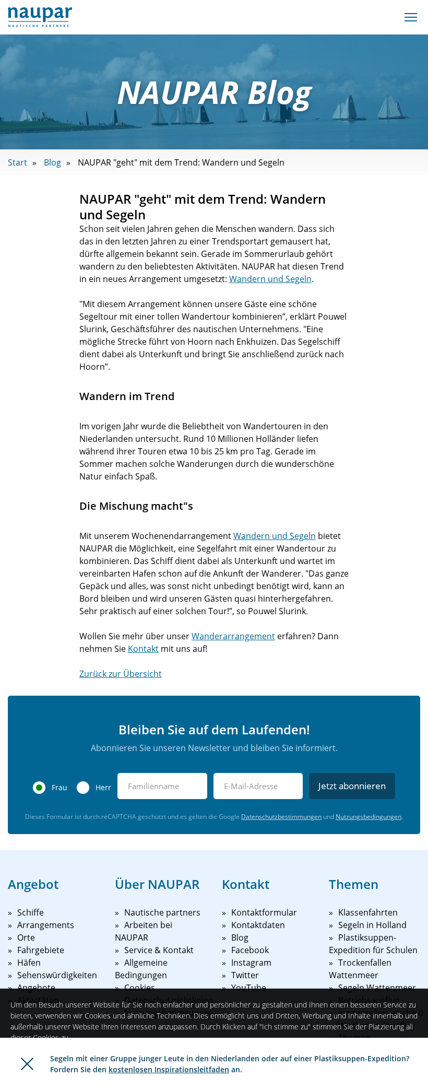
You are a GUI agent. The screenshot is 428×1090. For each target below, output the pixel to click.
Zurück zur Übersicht (120, 673)
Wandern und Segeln (270, 279)
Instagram (251, 962)
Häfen (29, 962)
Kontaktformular (264, 912)
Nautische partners (162, 912)
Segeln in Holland (372, 925)
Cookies (139, 987)
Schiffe (30, 912)
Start (17, 162)
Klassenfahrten (368, 912)
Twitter (245, 975)
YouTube (248, 987)
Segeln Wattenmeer (377, 987)
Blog (52, 162)
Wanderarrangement (233, 636)
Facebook (250, 950)
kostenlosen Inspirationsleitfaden (169, 1069)
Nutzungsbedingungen (368, 816)
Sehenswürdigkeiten (57, 975)
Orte (26, 937)
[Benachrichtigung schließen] (27, 1064)
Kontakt (143, 648)
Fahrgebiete (40, 950)
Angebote (36, 987)
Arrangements (45, 925)
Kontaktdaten (258, 925)
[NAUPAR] (40, 17)
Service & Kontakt (159, 950)
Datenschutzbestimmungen (281, 816)
